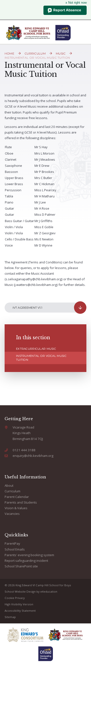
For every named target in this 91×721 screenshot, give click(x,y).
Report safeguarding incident (26, 560)
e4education (48, 591)
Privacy (20, 598)
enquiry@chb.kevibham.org (33, 455)
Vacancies (12, 513)
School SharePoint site (21, 566)
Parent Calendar (17, 497)
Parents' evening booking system (29, 555)
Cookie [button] (9, 598)
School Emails (15, 549)
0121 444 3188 (24, 450)
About (9, 485)
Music (61, 53)
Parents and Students (21, 502)
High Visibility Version (19, 604)
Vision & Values (16, 508)
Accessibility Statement (20, 610)
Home (9, 53)
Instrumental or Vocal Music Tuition (37, 57)
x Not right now (76, 2)
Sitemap (10, 617)
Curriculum (35, 53)
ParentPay (12, 543)
